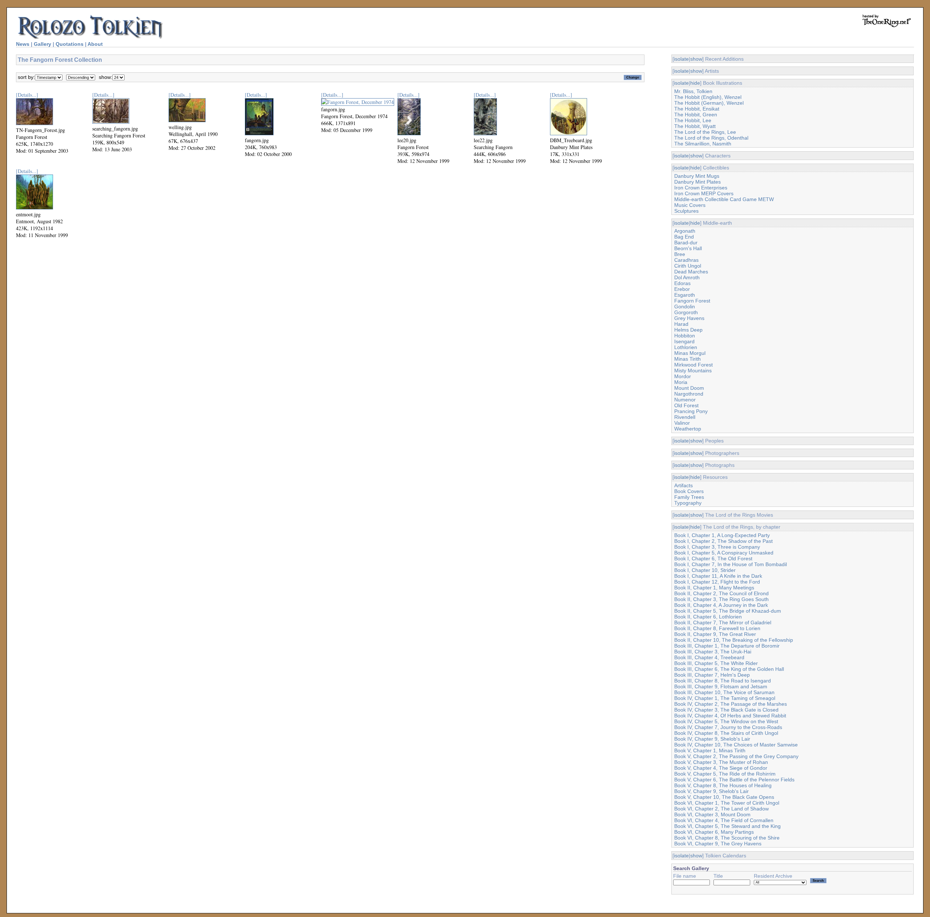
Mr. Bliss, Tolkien (693, 91)
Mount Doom (689, 388)
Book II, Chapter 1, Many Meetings (714, 587)
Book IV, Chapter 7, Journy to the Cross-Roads (728, 727)
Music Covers (689, 205)
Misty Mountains (693, 370)
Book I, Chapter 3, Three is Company (717, 547)
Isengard (684, 341)
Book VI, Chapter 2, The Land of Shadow (721, 809)
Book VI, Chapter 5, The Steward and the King (727, 826)
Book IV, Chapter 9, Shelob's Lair (712, 739)
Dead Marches (691, 272)
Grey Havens (689, 318)
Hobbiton (684, 336)
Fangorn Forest (692, 301)
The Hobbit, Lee (692, 120)
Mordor (682, 376)
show (696, 59)
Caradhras (686, 260)
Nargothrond (688, 394)
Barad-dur (686, 242)
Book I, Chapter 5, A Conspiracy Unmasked (723, 553)
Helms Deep (688, 330)
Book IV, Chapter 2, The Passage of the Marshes (730, 704)
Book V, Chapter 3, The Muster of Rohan (721, 762)
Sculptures (686, 211)
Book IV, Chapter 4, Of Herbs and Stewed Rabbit (730, 715)
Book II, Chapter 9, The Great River (715, 634)
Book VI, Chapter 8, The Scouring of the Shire (727, 838)
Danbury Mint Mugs (696, 176)
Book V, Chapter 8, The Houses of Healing (723, 785)
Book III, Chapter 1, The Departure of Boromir (727, 646)
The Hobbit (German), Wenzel (709, 103)
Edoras (682, 283)
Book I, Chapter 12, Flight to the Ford (717, 582)
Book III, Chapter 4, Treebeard (709, 657)
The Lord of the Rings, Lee (705, 132)
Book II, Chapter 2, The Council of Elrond (721, 593)
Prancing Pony (691, 411)
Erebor (682, 289)
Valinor (682, 423)
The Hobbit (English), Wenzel (707, 97)
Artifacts (683, 485)
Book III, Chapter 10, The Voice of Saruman (724, 692)
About (95, 44)
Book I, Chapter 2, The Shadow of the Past (723, 541)
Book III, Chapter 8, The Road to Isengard (722, 681)
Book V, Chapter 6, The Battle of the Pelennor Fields (734, 779)
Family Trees (689, 497)
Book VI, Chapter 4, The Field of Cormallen (723, 820)
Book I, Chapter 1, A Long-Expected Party (722, 535)
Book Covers (689, 491)
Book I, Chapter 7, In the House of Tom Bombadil (730, 564)
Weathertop (687, 429)
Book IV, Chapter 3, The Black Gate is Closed (726, 710)
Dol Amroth (687, 277)
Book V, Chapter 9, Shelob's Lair (711, 791)
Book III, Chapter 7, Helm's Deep (712, 675)
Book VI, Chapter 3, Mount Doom (712, 814)
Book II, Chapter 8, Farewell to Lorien (717, 628)
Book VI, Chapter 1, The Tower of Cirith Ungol (726, 803)
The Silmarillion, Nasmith (702, 144)
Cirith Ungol (687, 266)
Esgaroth (684, 295)
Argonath (684, 231)
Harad (681, 324)
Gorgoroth (686, 312)
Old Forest (686, 405)
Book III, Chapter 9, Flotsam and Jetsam (720, 686)
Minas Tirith (687, 359)
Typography (687, 503)
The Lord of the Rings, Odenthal (711, 138)
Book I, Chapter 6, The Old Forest (713, 558)
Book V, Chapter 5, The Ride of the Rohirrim (725, 774)
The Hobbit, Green (695, 114)
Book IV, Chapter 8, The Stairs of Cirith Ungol (726, 733)
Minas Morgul (689, 353)
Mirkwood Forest (693, 365)
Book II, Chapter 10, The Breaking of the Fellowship (733, 640)
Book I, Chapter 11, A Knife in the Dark (718, 576)
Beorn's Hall (688, 248)
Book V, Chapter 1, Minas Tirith (709, 750)
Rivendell (684, 417)
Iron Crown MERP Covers (703, 193)
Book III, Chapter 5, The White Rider (716, 663)
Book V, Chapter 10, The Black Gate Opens (724, 797)
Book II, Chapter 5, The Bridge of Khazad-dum (727, 611)
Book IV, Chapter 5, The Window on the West (726, 721)
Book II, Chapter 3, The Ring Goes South (721, 599)
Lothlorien (685, 347)
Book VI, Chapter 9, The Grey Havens (717, 843)
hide (695, 83)
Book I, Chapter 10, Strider (705, 570)
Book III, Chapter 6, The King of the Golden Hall (729, 669)
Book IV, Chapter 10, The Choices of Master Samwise (736, 745)
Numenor (685, 400)
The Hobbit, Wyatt (695, 126)
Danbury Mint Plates (697, 182)
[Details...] (27, 94)
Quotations (70, 44)
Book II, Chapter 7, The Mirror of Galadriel (722, 622)
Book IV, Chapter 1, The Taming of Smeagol (724, 698)
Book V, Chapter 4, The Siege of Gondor (720, 768)
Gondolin (684, 306)
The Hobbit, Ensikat (696, 109)
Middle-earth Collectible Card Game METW (724, 199)
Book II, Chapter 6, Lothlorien (708, 617)
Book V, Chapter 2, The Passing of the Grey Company (736, 756)
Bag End (684, 237)
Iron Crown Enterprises (700, 188)
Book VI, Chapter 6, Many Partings (714, 832)
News (22, 44)
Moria (680, 382)
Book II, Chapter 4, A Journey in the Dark (721, 605)
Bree (679, 254)
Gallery (42, 44)
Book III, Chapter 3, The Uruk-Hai (712, 651)
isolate (681, 59)
